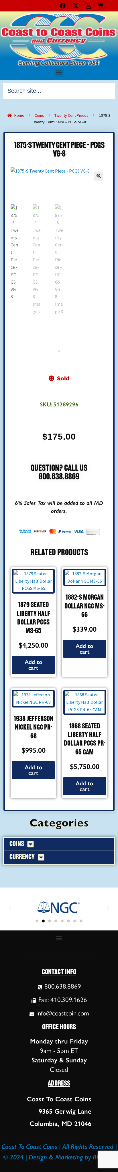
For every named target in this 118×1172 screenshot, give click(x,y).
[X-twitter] (75, 5)
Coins (39, 115)
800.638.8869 (59, 477)
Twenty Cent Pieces (71, 115)
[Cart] (100, 4)
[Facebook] (62, 5)
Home (19, 115)
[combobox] (59, 91)
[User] (88, 5)
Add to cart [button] (33, 665)
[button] (59, 72)
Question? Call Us (59, 468)
